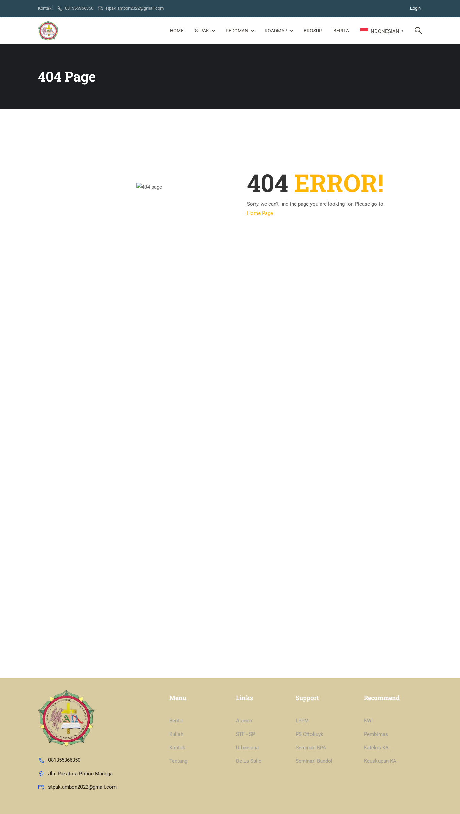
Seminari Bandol (314, 761)
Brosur (313, 30)
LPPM (302, 721)
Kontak (177, 748)
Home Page (260, 213)
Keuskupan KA (380, 761)
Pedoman (237, 30)
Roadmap (276, 30)
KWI (368, 721)
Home (177, 30)
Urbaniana (247, 748)
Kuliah (176, 734)
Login (415, 8)
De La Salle (248, 761)
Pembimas (376, 734)
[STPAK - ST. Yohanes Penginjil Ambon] (48, 31)
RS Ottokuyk (309, 734)
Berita (341, 30)
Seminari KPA (311, 748)
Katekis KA (376, 748)
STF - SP (245, 734)
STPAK (202, 30)
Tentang (178, 761)
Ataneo (244, 721)
